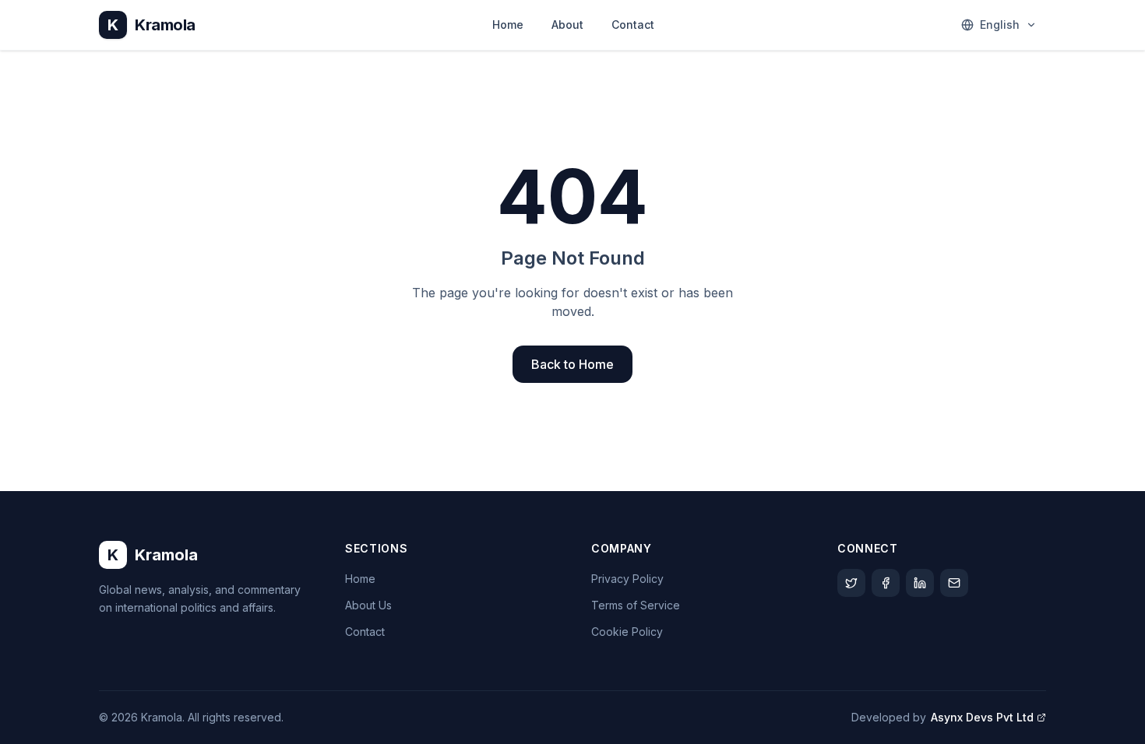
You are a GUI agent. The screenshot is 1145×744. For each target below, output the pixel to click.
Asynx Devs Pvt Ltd (982, 717)
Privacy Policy (627, 578)
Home (507, 24)
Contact (632, 24)
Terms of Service (635, 605)
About (567, 24)
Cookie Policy (627, 631)
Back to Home (572, 364)
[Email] (954, 583)
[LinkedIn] (920, 583)
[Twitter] (851, 583)
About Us (368, 605)
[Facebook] (886, 583)
